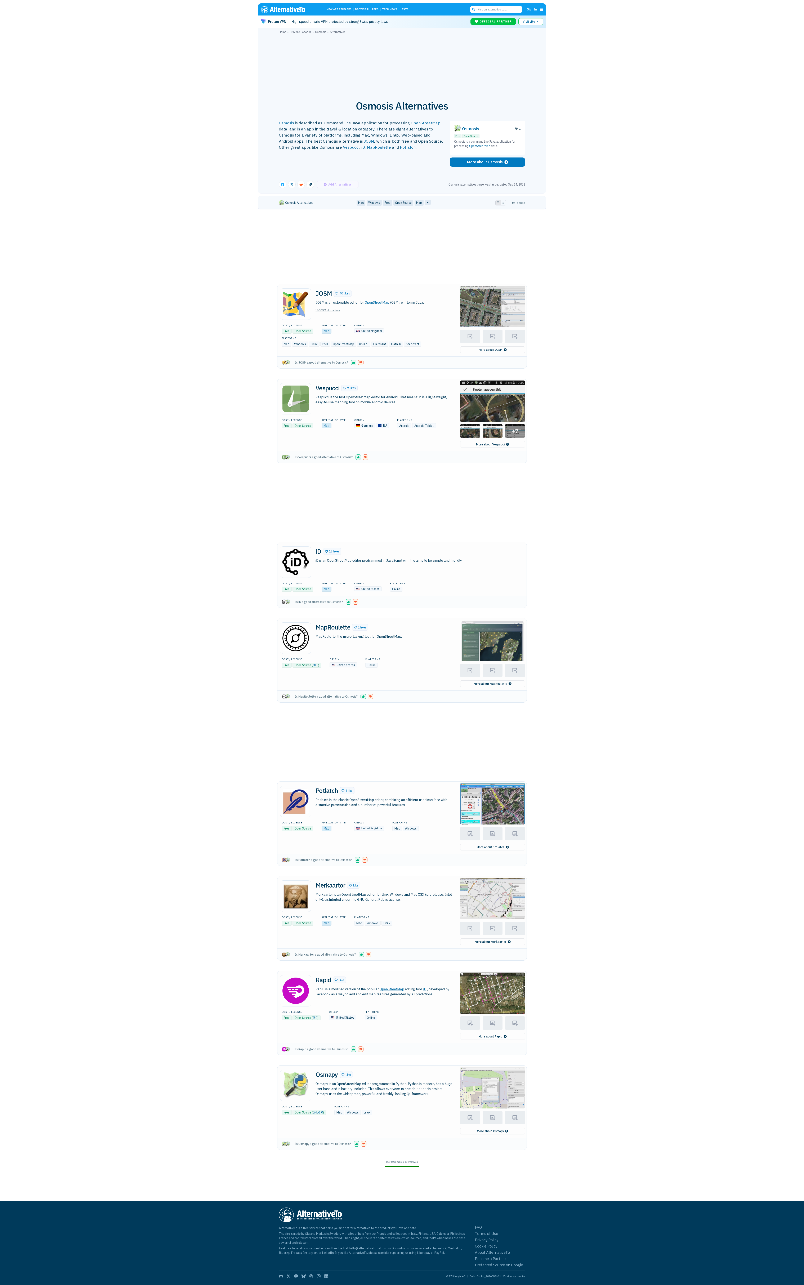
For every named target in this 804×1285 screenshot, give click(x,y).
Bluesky (284, 1253)
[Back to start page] (289, 9)
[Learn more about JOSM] (295, 304)
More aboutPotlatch (491, 847)
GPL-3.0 (318, 1112)
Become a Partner (490, 1258)
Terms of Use (486, 1233)
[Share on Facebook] (282, 184)
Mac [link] (361, 203)
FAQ (478, 1227)
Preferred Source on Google (499, 1265)
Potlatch (408, 147)
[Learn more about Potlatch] (295, 801)
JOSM (369, 141)
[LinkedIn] (326, 1276)
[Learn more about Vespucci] (295, 398)
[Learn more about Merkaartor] (295, 896)
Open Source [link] (403, 203)
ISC (315, 1018)
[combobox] (496, 9)
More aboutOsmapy (490, 1131)
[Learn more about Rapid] (295, 990)
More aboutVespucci (490, 444)
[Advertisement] (402, 64)
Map (326, 331)
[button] (343, 293)
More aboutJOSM (490, 350)
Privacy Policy (486, 1239)
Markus (321, 1234)
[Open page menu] (541, 9)
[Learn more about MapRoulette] (295, 638)
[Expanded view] (498, 202)
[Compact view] (503, 202)
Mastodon (454, 1248)
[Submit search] (473, 9)
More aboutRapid (490, 1036)
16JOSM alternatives (328, 310)
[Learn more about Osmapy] (295, 1085)
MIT (315, 665)
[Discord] (281, 1276)
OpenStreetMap (425, 122)
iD (363, 147)
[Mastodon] (296, 1276)
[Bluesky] (304, 1276)
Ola (307, 1234)
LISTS (404, 9)
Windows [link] (374, 203)
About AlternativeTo (492, 1252)
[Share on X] (292, 184)
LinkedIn (328, 1253)
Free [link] (387, 203)
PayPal (439, 1253)
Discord (397, 1248)
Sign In (532, 9)
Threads (296, 1253)
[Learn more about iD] (295, 562)
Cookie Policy (486, 1246)
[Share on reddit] (301, 184)
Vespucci (351, 147)
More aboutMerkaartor (490, 942)
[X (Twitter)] (288, 1276)
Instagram (310, 1253)
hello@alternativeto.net (365, 1248)
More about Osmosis (485, 162)
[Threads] (311, 1276)
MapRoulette (379, 147)
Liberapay (423, 1253)
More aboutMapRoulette (490, 684)
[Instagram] (319, 1276)
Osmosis (286, 122)
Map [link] (419, 203)
